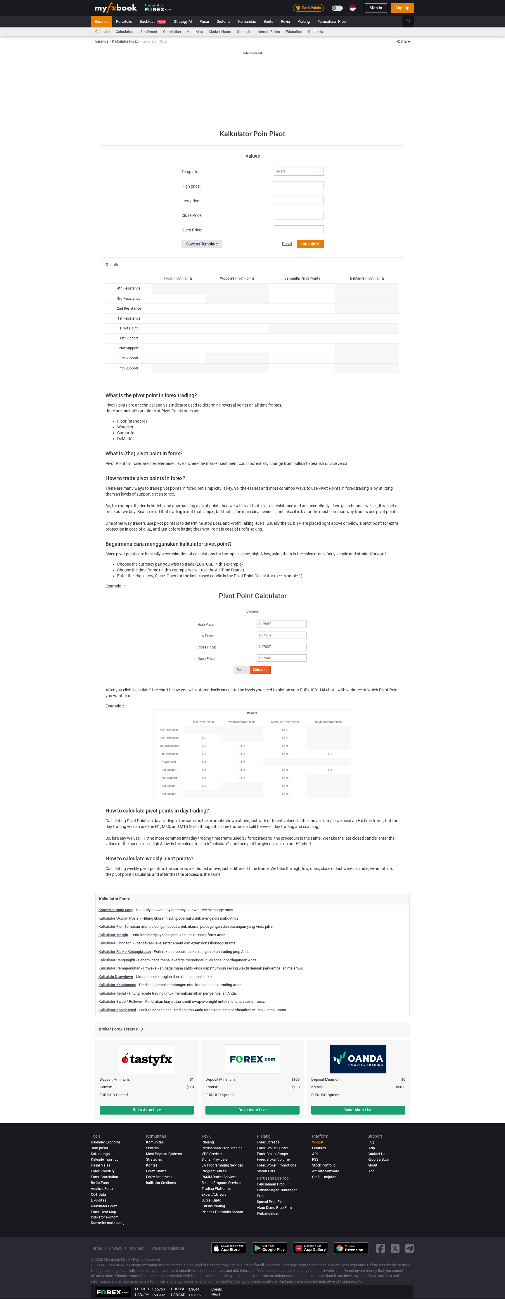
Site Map (137, 1248)
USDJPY (142, 1295)
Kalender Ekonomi (105, 1142)
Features (319, 1148)
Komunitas (247, 21)
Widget (317, 1142)
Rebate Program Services (221, 1183)
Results (112, 264)
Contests (315, 31)
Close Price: (191, 215)
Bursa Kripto (211, 1201)
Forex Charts (156, 1171)
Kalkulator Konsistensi (117, 1010)
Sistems (224, 21)
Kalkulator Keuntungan (117, 985)
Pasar (204, 21)
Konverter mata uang (115, 910)
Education (294, 31)
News (215, 1294)
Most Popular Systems (164, 1154)
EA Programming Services (222, 1166)
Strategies (154, 1160)
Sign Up (402, 8)
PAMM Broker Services (219, 1177)
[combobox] (299, 171)
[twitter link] (395, 1248)
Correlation (172, 31)
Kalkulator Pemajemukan (119, 968)
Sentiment (148, 31)
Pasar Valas (100, 1166)
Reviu (285, 21)
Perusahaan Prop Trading (222, 1148)
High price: (190, 186)
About (372, 1166)
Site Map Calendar (167, 1248)
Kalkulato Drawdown (115, 976)
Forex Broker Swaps (272, 1154)
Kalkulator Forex (104, 1206)
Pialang (304, 21)
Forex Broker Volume (273, 1160)
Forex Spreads (268, 1142)
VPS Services (212, 1154)
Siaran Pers (266, 1171)
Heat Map (195, 31)
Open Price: (191, 230)
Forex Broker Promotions (276, 1166)
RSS (315, 1160)
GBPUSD (178, 1289)
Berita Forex (100, 1183)
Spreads (244, 31)
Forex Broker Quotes (272, 1148)
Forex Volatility (103, 1171)
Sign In (376, 8)
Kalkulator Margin (113, 935)
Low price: (190, 200)
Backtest (152, 21)
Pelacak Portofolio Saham (222, 1212)
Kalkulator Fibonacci (115, 943)
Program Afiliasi (214, 1171)
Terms (96, 1248)
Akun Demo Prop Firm (274, 1208)
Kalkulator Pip (110, 926)
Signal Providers (214, 1160)
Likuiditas (98, 1201)
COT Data (98, 1195)
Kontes (151, 1166)
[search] (412, 21)
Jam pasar (99, 1148)
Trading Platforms (216, 1189)
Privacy (115, 1248)
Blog (371, 1171)
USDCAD (178, 1295)
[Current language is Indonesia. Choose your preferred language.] (353, 7)
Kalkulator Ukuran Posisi (118, 918)
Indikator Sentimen (161, 1183)
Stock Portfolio (323, 1166)
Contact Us (376, 1154)
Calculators (125, 31)
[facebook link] (380, 1248)
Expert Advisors (214, 1195)
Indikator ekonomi (105, 1218)
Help (371, 1148)
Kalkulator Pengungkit (116, 960)
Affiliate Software (325, 1171)
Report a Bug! (378, 1160)
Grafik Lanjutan (324, 1177)
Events (216, 1289)
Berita (268, 21)
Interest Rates (268, 31)
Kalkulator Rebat (112, 993)
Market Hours (220, 31)
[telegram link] (409, 1248)
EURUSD (142, 1289)
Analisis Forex (102, 1189)
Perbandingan (268, 1214)
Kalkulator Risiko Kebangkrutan (124, 951)
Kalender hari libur (105, 1160)
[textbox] (296, 171)
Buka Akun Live (147, 1110)
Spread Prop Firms (271, 1202)
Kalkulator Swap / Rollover (120, 1001)
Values (252, 156)
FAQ (371, 1142)
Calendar (102, 31)
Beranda (101, 21)
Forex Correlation (104, 1177)
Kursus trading (213, 1206)
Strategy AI (183, 21)
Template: (190, 171)
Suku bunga (100, 1154)
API (315, 1154)
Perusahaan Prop (331, 21)
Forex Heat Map (103, 1212)
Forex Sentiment (159, 1177)
